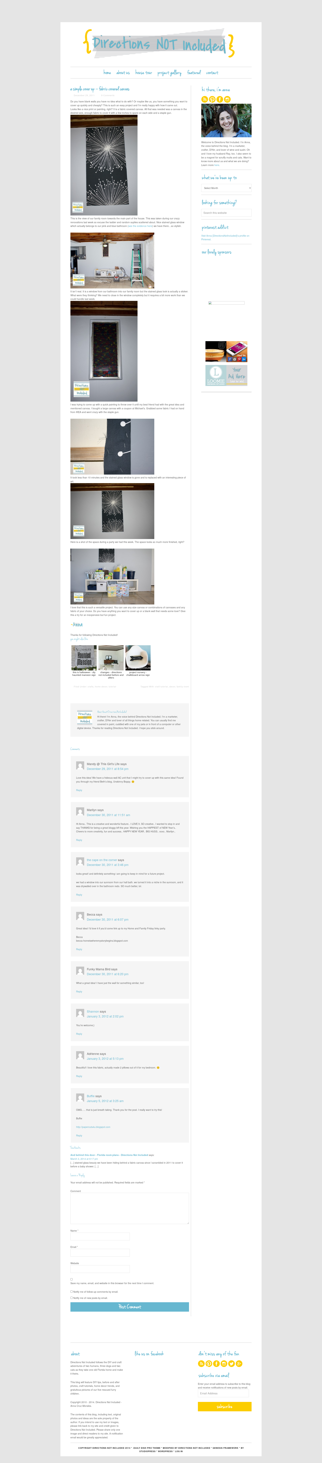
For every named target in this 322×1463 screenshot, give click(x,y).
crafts (91, 686)
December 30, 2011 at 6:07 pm (107, 919)
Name (74, 1230)
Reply (79, 790)
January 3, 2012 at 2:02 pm (105, 1016)
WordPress (165, 1451)
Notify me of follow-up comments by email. (95, 1291)
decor (172, 686)
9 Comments (108, 95)
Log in (179, 1451)
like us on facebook (149, 1354)
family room (183, 686)
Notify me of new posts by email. (90, 1298)
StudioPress (147, 1451)
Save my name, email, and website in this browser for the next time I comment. (112, 1283)
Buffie (91, 1096)
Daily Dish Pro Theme (146, 1447)
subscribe (224, 1406)
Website (74, 1263)
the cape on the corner (102, 860)
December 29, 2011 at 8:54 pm (107, 768)
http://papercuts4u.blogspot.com (93, 1127)
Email (74, 1247)
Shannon (93, 1011)
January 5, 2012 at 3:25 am (105, 1101)
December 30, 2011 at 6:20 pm (107, 974)
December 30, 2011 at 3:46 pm (107, 864)
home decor (101, 686)
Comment (75, 1191)
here (216, 165)
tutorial (112, 686)
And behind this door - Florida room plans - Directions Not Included (109, 1155)
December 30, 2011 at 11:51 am (108, 815)
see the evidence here (140, 226)
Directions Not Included (161, 44)
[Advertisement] (161, 10)
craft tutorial (161, 686)
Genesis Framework (225, 1447)
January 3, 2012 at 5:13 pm (105, 1058)
